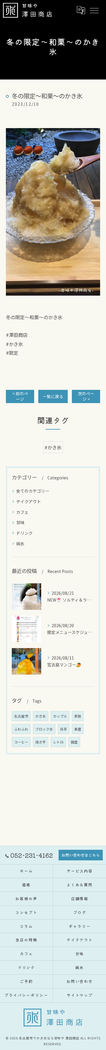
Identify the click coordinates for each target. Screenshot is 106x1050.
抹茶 (63, 729)
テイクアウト (28, 501)
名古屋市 (21, 716)
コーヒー (21, 742)
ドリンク (24, 533)
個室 (74, 742)
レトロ (58, 742)
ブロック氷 (44, 729)
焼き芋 (40, 742)
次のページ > (86, 396)
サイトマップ (80, 995)
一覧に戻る (53, 396)
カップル (60, 716)
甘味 (20, 522)
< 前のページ (20, 396)
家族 (77, 716)
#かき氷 (53, 447)
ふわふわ (21, 729)
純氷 (20, 543)
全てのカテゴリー (32, 491)
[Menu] (94, 10)
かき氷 (40, 716)
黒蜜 (77, 729)
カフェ (22, 512)
